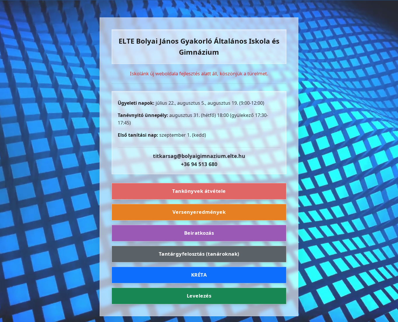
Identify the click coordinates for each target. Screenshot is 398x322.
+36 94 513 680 (199, 164)
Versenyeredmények (199, 212)
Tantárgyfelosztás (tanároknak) (199, 253)
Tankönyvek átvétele (199, 191)
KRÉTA (199, 274)
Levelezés (199, 295)
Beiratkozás (199, 233)
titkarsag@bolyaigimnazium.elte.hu (199, 155)
